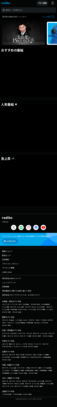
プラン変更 (42, 3)
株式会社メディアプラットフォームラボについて (21, 295)
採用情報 (5, 286)
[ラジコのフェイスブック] (36, 228)
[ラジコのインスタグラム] (28, 227)
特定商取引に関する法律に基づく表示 (16, 291)
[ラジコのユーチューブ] (43, 228)
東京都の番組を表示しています (14, 16)
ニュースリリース (9, 282)
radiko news (7, 272)
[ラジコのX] (13, 228)
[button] (48, 17)
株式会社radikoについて (11, 278)
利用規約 (5, 259)
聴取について (7, 251)
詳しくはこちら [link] (10, 241)
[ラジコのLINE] (21, 228)
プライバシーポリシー (10, 263)
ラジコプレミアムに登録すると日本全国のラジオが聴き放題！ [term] (26, 236)
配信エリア (6, 255)
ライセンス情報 (8, 268)
